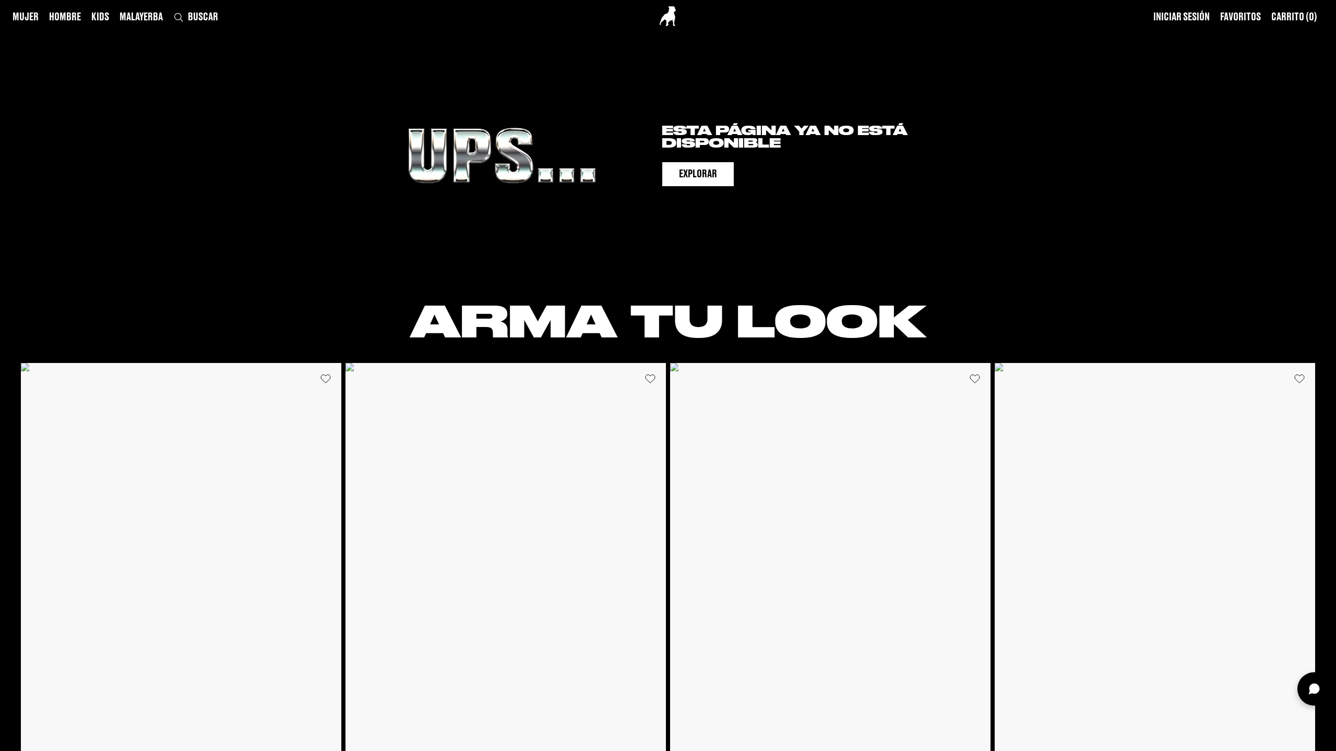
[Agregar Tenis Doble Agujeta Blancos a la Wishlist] (974, 378)
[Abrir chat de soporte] (1314, 689)
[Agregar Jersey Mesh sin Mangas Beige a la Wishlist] (650, 378)
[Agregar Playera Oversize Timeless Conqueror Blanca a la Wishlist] (325, 378)
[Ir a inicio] (667, 16)
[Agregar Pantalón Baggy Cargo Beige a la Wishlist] (1299, 378)
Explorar (698, 174)
